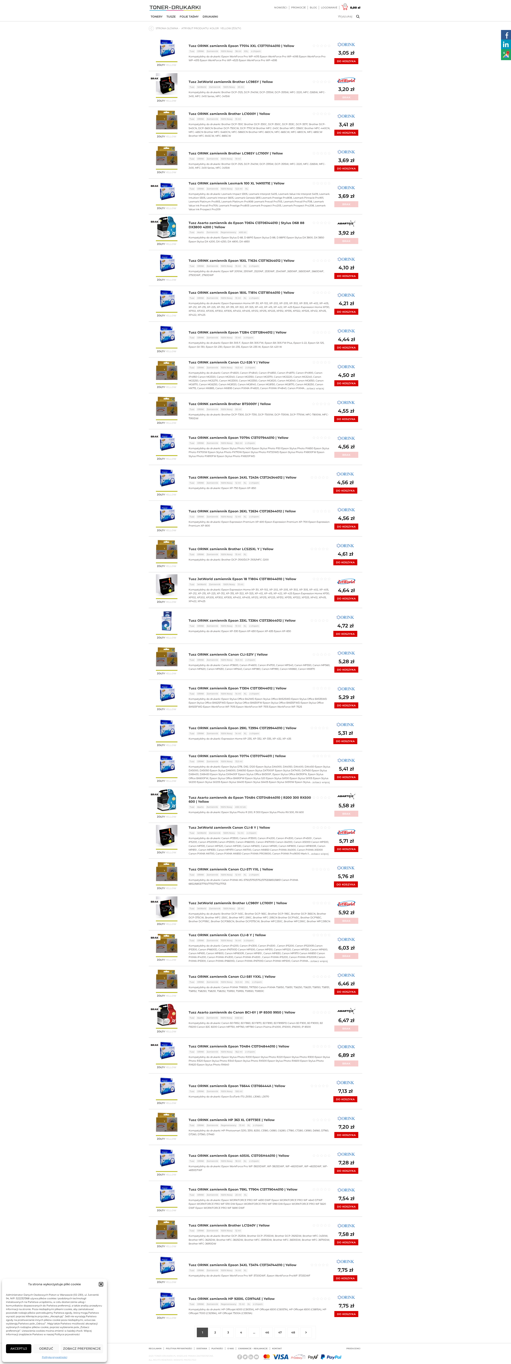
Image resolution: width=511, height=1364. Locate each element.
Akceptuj (18, 1348)
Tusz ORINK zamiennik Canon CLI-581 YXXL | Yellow (232, 977)
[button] (101, 1284)
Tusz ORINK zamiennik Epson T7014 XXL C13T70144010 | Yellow (241, 46)
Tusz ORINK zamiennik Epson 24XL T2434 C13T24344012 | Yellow (242, 477)
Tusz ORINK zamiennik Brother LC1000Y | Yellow (229, 114)
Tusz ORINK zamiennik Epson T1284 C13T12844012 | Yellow (237, 332)
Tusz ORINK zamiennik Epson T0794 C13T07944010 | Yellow (238, 438)
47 (280, 1332)
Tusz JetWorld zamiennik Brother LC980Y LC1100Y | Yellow (238, 903)
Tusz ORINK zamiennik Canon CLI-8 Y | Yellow (227, 935)
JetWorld (201, 87)
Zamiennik (212, 51)
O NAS (230, 1348)
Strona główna (167, 28)
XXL (246, 51)
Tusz (192, 51)
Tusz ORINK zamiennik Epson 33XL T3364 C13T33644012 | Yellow (242, 620)
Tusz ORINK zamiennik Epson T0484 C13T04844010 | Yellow (239, 1046)
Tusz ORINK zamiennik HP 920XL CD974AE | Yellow (232, 1299)
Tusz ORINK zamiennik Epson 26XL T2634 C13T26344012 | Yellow (242, 511)
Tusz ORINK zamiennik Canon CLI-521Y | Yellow (228, 654)
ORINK (200, 51)
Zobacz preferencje (82, 1348)
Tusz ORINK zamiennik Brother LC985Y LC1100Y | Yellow (236, 153)
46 (267, 1332)
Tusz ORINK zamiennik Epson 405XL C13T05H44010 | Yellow (239, 1156)
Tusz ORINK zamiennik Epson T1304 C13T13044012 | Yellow (237, 688)
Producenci (353, 1348)
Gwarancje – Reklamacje (253, 1348)
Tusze (171, 16)
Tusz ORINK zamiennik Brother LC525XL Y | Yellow (231, 549)
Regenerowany (228, 232)
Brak (346, 97)
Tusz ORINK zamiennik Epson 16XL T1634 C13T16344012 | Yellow (241, 261)
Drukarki (210, 16)
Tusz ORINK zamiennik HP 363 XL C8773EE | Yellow (232, 1120)
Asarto (200, 232)
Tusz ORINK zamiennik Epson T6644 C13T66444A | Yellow (237, 1086)
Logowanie (329, 7)
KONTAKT (277, 1348)
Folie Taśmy (189, 16)
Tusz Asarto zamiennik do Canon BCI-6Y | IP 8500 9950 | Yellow (242, 1012)
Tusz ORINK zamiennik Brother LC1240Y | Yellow (229, 1225)
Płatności (217, 1348)
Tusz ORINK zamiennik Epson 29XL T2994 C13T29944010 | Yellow (242, 728)
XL (246, 188)
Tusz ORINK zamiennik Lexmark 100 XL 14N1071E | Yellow (236, 183)
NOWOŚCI (280, 7)
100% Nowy (226, 51)
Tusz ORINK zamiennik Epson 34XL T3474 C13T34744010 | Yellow (242, 1265)
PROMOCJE (298, 7)
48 (293, 1332)
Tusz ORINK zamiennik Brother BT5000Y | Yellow (230, 404)
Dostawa (201, 1348)
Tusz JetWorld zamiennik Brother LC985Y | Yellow (231, 82)
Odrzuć (46, 1348)
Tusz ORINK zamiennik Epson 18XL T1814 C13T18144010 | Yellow (241, 293)
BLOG (313, 7)
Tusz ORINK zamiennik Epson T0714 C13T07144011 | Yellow (237, 756)
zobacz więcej (315, 388)
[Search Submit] (355, 16)
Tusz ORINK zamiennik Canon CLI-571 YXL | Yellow (231, 869)
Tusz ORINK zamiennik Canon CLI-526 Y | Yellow (229, 362)
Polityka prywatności (54, 1357)
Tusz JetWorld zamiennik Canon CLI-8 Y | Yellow (229, 827)
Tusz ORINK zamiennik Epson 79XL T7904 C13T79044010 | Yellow (243, 1189)
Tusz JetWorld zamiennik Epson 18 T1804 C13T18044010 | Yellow (242, 579)
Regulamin (155, 1348)
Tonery (156, 16)
